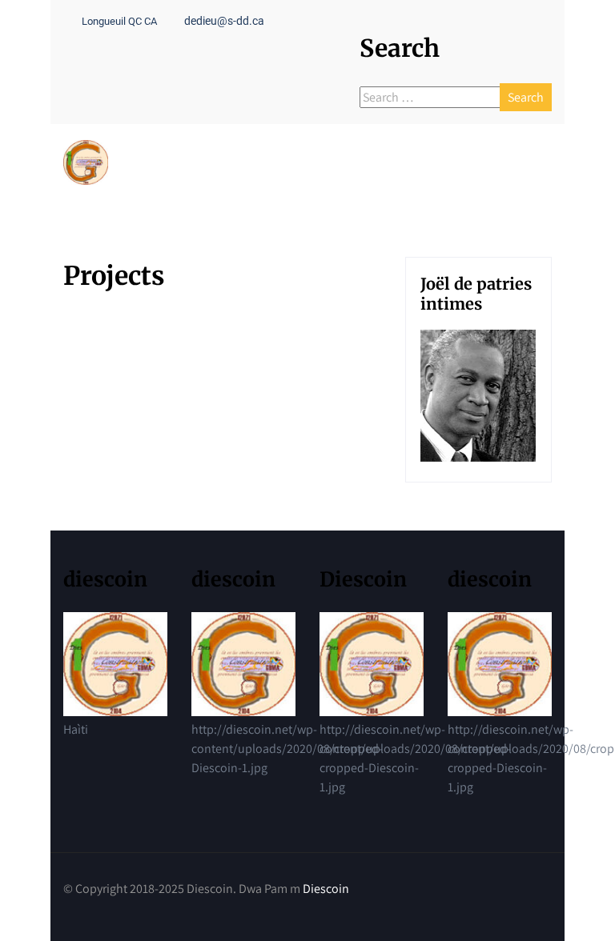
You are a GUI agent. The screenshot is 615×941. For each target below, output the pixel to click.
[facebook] (535, 889)
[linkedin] (547, 889)
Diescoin (326, 888)
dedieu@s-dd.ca (224, 20)
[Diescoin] (85, 148)
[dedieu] (115, 664)
